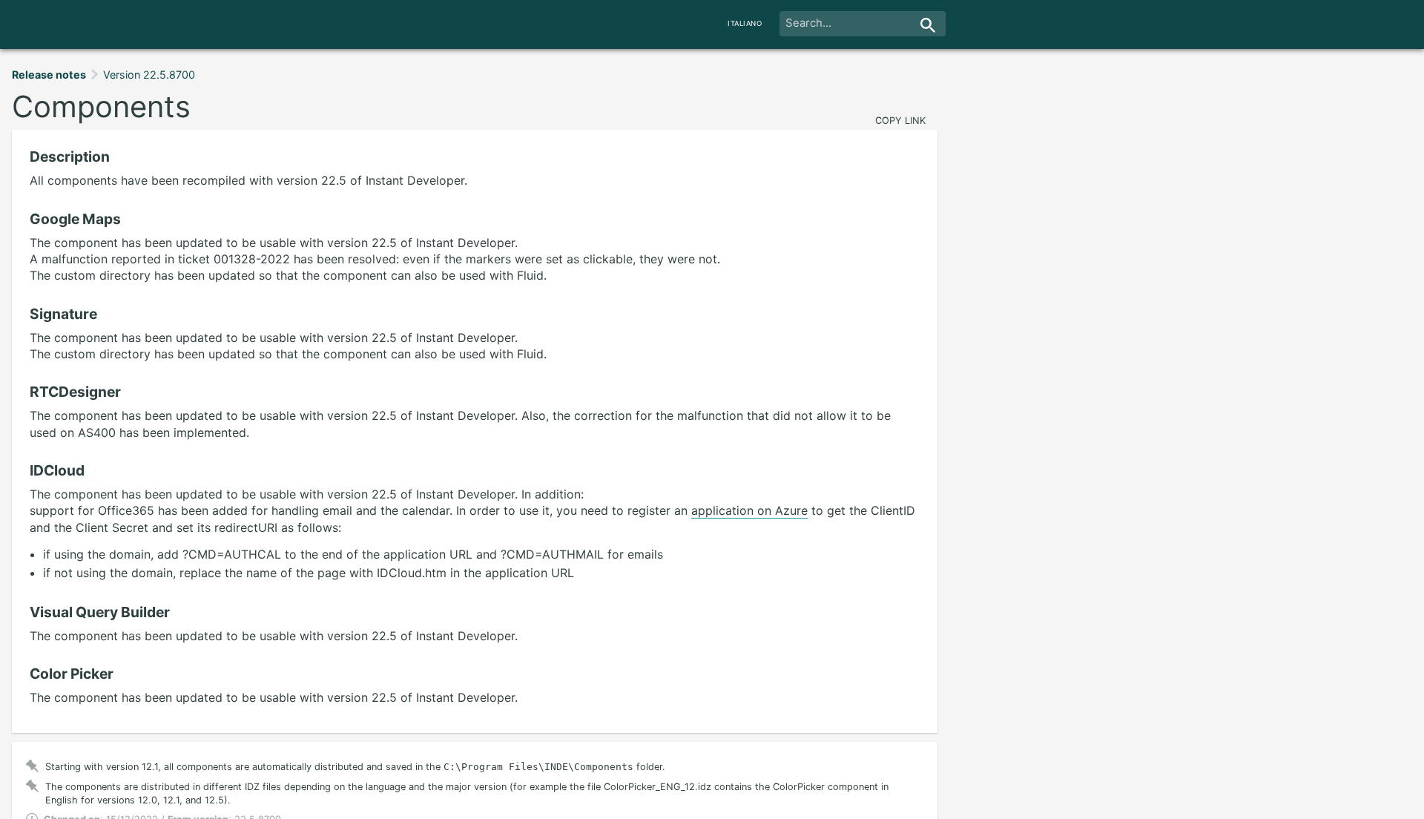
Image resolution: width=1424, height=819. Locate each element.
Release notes (49, 74)
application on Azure (749, 510)
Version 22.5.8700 (149, 74)
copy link (900, 120)
